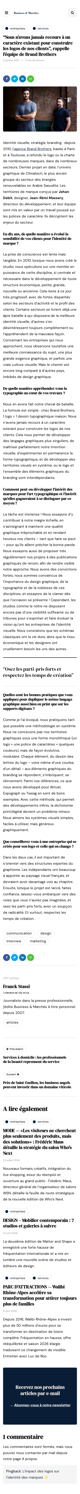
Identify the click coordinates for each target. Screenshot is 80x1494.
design (45, 933)
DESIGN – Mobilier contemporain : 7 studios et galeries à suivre (38, 1223)
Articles (12, 1022)
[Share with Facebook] (6, 78)
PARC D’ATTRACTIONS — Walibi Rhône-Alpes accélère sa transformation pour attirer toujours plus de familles (40, 1295)
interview (13, 941)
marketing (38, 941)
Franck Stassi (16, 986)
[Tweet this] (14, 78)
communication (19, 933)
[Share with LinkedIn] (22, 78)
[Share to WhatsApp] (30, 78)
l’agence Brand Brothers (32, 149)
